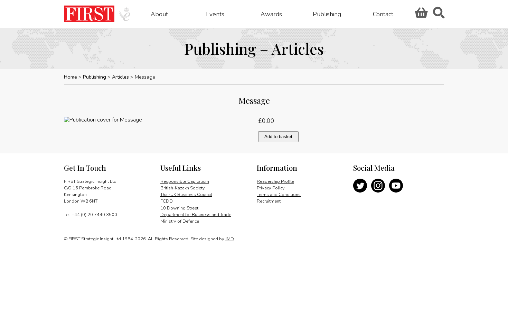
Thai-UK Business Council (186, 194)
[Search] (438, 14)
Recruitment (269, 201)
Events (215, 14)
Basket (420, 14)
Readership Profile (275, 181)
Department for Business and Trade (195, 215)
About (159, 14)
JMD (229, 239)
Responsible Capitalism (184, 181)
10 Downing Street (179, 208)
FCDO (166, 201)
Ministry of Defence (179, 221)
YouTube (396, 186)
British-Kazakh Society (182, 188)
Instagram (378, 186)
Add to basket (278, 136)
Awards (271, 14)
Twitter (360, 186)
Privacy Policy (271, 188)
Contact (383, 14)
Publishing (327, 14)
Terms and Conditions (279, 194)
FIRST (89, 14)
